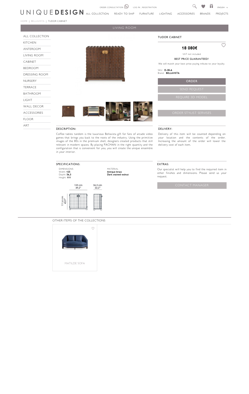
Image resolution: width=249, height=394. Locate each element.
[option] (105, 64)
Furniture (146, 14)
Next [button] (147, 64)
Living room (33, 55)
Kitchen (29, 43)
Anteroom (32, 49)
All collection (97, 14)
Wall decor (33, 106)
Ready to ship (124, 14)
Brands (205, 14)
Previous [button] (64, 64)
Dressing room (35, 74)
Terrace (29, 87)
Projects (222, 14)
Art (26, 125)
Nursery (30, 81)
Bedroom (31, 68)
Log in (136, 7)
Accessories (186, 14)
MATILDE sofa (75, 263)
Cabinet (29, 62)
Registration (149, 7)
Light (27, 100)
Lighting (165, 14)
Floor (28, 119)
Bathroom (32, 94)
